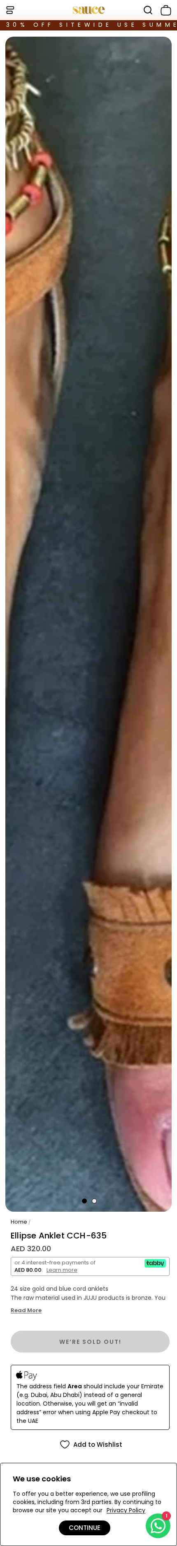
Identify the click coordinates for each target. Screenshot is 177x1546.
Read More (26, 1310)
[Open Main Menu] (10, 10)
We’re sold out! (90, 1342)
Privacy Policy (126, 1510)
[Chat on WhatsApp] (158, 1525)
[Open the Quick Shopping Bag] (164, 10)
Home (19, 1222)
